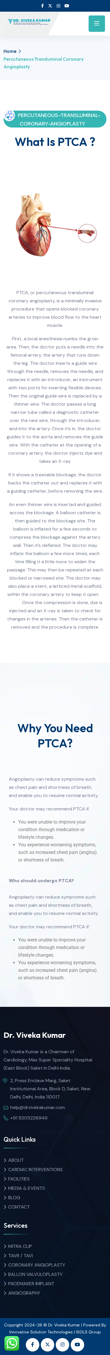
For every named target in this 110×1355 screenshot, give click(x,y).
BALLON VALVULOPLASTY (35, 1274)
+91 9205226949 (29, 1118)
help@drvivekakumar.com (37, 1107)
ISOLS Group (88, 1332)
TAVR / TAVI (20, 1256)
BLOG (14, 1197)
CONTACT (19, 1207)
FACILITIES (19, 1179)
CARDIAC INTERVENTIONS (35, 1169)
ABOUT (16, 1160)
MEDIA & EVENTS (26, 1188)
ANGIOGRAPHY (24, 1293)
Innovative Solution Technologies (41, 1332)
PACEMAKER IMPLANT (31, 1284)
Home (10, 51)
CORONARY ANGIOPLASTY (36, 1265)
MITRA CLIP (20, 1246)
